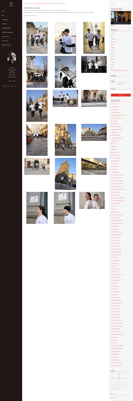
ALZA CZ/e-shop (114, 104)
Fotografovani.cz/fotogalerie (116, 129)
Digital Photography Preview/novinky (118, 115)
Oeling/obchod (114, 149)
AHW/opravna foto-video (116, 243)
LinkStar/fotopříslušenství (116, 177)
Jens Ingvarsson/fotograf (116, 365)
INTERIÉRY (113, 47)
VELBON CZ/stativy (115, 166)
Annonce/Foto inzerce (115, 240)
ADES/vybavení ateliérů (115, 203)
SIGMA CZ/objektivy (115, 160)
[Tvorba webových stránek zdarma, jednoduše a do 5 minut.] (10, 85)
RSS (12, 85)
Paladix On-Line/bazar (115, 155)
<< (112, 374)
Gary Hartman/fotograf (115, 311)
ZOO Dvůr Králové (114, 212)
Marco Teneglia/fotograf (116, 234)
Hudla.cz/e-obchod (115, 271)
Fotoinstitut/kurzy (114, 132)
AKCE (112, 36)
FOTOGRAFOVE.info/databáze (117, 323)
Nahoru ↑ (15, 86)
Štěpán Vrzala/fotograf (115, 351)
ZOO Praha (113, 209)
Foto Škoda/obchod (115, 123)
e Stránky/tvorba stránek (116, 118)
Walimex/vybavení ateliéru (116, 274)
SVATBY (112, 67)
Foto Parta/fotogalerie (115, 217)
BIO (3, 15)
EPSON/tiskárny (114, 121)
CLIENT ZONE (113, 39)
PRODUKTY (113, 61)
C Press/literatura (114, 109)
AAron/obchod (114, 206)
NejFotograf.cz (114, 340)
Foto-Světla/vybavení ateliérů (117, 183)
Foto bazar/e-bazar (115, 237)
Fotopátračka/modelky (115, 135)
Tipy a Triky (5, 40)
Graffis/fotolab (114, 266)
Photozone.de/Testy (115, 229)
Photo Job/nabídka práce (116, 300)
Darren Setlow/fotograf (115, 308)
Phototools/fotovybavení (116, 249)
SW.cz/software (114, 163)
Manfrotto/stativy (114, 226)
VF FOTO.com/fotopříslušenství (117, 345)
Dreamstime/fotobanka (116, 260)
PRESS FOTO (113, 59)
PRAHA (112, 56)
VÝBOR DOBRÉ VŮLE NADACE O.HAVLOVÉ (43, 3)
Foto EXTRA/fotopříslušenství (117, 348)
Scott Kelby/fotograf (115, 317)
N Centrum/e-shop (115, 286)
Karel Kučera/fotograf (115, 291)
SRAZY (112, 64)
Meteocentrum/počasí (115, 246)
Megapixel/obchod (115, 141)
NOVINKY (113, 25)
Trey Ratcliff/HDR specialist (116, 325)
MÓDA (112, 50)
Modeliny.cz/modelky (115, 192)
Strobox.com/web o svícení (116, 320)
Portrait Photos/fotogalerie (116, 254)
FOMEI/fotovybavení (115, 195)
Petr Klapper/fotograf (115, 328)
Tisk (14, 85)
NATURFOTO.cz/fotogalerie (116, 220)
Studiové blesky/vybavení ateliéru (118, 197)
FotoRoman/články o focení (116, 214)
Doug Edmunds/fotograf (116, 314)
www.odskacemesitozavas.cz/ (31, 15)
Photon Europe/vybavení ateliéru (118, 189)
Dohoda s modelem (7, 32)
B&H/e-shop (113, 343)
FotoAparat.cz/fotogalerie (116, 126)
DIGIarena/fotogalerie (115, 112)
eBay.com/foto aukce (115, 280)
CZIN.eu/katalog (114, 337)
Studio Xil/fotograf (114, 357)
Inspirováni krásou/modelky (116, 175)
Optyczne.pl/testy (114, 152)
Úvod (3, 11)
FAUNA (112, 44)
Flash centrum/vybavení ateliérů (117, 200)
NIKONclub (113, 146)
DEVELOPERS (113, 42)
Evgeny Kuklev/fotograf (115, 360)
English (13, 81)
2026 (119, 376)
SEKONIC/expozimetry (115, 158)
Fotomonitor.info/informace (116, 180)
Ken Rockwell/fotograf (115, 277)
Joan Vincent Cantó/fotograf (116, 362)
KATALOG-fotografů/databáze (117, 334)
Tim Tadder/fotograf (115, 331)
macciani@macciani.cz (11, 77)
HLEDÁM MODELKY (6, 28)
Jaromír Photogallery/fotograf (117, 223)
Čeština (9, 81)
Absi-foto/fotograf (114, 263)
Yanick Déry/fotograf (115, 354)
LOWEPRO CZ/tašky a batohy (117, 138)
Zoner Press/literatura (115, 172)
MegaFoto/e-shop (114, 288)
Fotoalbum (5, 19)
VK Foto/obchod (114, 169)
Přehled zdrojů (114, 397)
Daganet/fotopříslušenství (116, 251)
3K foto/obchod (114, 283)
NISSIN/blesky (114, 257)
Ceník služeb (5, 36)
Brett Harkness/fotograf (116, 306)
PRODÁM (4, 23)
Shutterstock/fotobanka (116, 269)
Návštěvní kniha (6, 45)
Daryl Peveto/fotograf (115, 297)
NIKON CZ (113, 143)
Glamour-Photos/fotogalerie (116, 232)
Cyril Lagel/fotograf (115, 294)
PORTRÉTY (113, 53)
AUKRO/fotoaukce (114, 106)
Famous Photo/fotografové (116, 303)
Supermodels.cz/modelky (116, 186)
